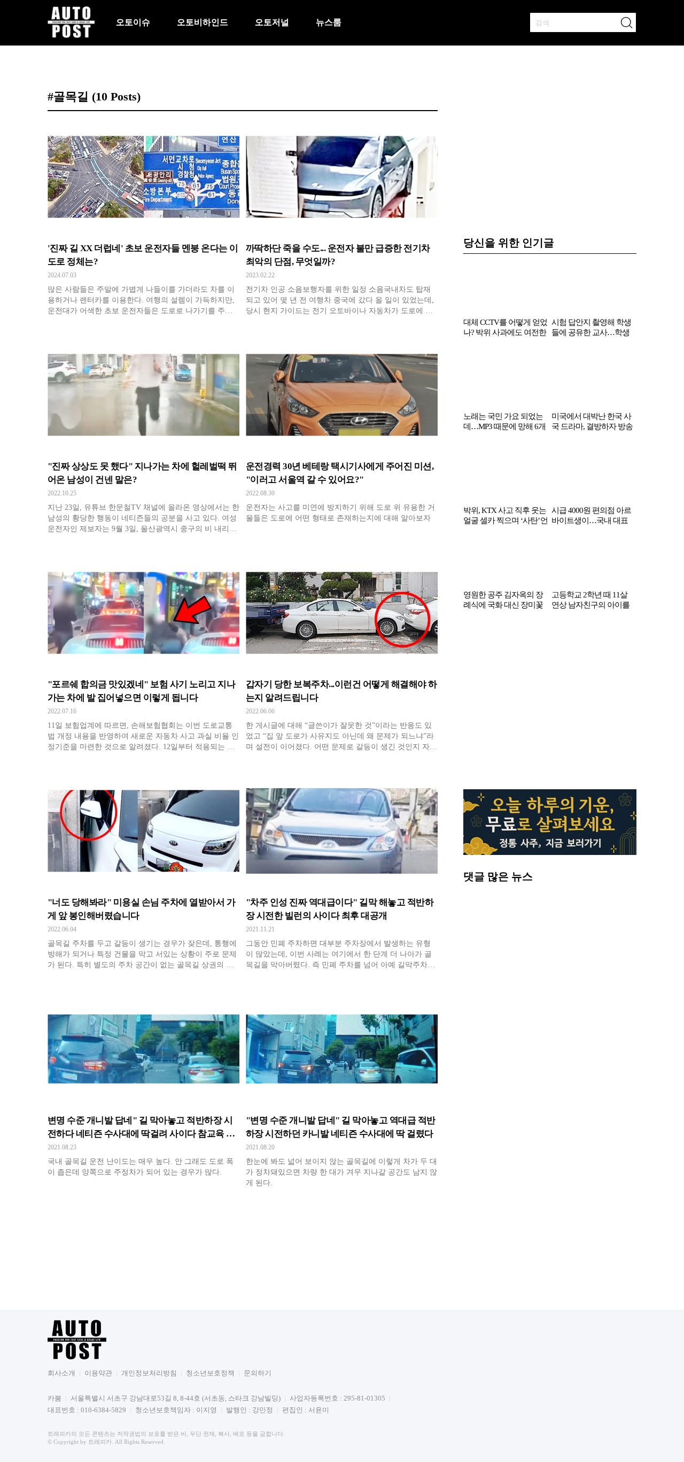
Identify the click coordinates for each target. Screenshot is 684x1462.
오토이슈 (133, 22)
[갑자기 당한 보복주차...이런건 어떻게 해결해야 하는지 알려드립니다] (342, 658)
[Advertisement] (550, 705)
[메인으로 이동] (71, 36)
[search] (626, 22)
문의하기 (257, 1373)
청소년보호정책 (210, 1373)
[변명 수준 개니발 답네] (143, 1094)
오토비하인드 (202, 22)
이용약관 (98, 1373)
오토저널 (272, 22)
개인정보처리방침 (149, 1373)
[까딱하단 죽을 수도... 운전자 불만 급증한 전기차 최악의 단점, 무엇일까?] (342, 222)
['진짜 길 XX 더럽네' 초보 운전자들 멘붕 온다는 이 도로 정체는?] (143, 222)
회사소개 (61, 1373)
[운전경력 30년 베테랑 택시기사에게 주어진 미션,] (342, 440)
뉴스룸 (328, 22)
